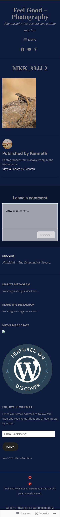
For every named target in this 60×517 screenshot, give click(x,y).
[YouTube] (30, 50)
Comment (46, 234)
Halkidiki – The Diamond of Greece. (26, 259)
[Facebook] (23, 50)
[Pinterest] (37, 50)
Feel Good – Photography (30, 13)
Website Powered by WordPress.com (30, 507)
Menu (32, 39)
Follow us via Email (17, 407)
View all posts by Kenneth (18, 169)
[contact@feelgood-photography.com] (30, 478)
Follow (10, 446)
